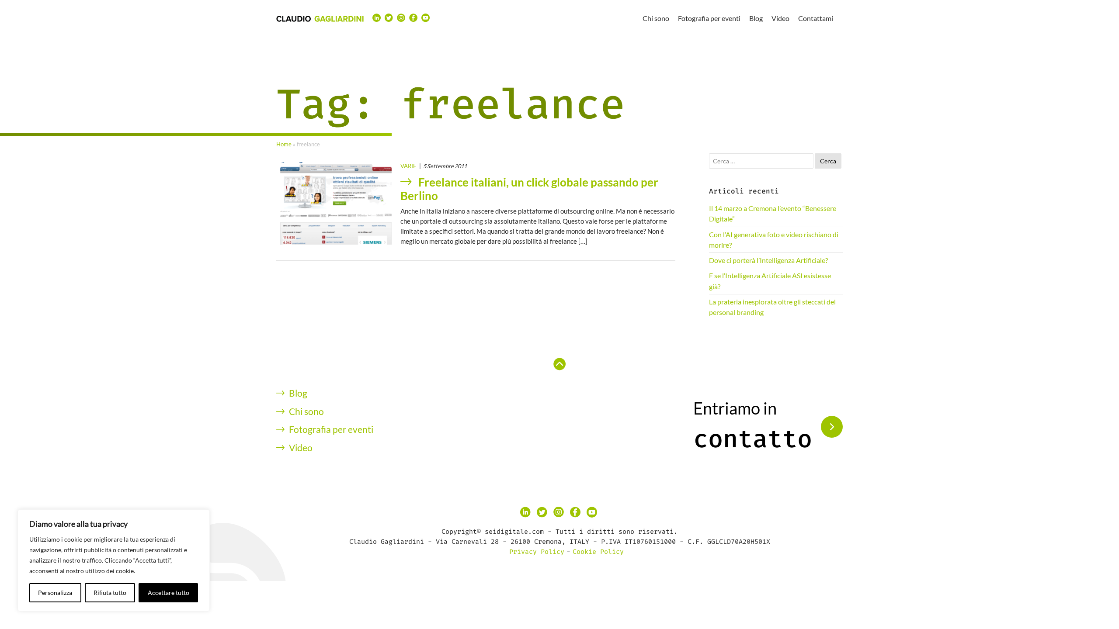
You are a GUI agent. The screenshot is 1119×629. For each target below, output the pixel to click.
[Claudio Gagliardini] (320, 18)
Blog (756, 18)
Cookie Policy (598, 551)
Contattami (815, 18)
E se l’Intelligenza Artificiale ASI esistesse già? (770, 280)
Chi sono (656, 18)
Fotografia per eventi (709, 18)
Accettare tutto (168, 592)
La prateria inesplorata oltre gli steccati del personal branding (772, 306)
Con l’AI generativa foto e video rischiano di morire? (773, 239)
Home (284, 144)
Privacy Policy (536, 551)
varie (408, 165)
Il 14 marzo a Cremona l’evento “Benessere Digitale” (772, 213)
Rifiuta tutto (110, 592)
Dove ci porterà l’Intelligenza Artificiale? (768, 260)
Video (780, 18)
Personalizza (55, 592)
